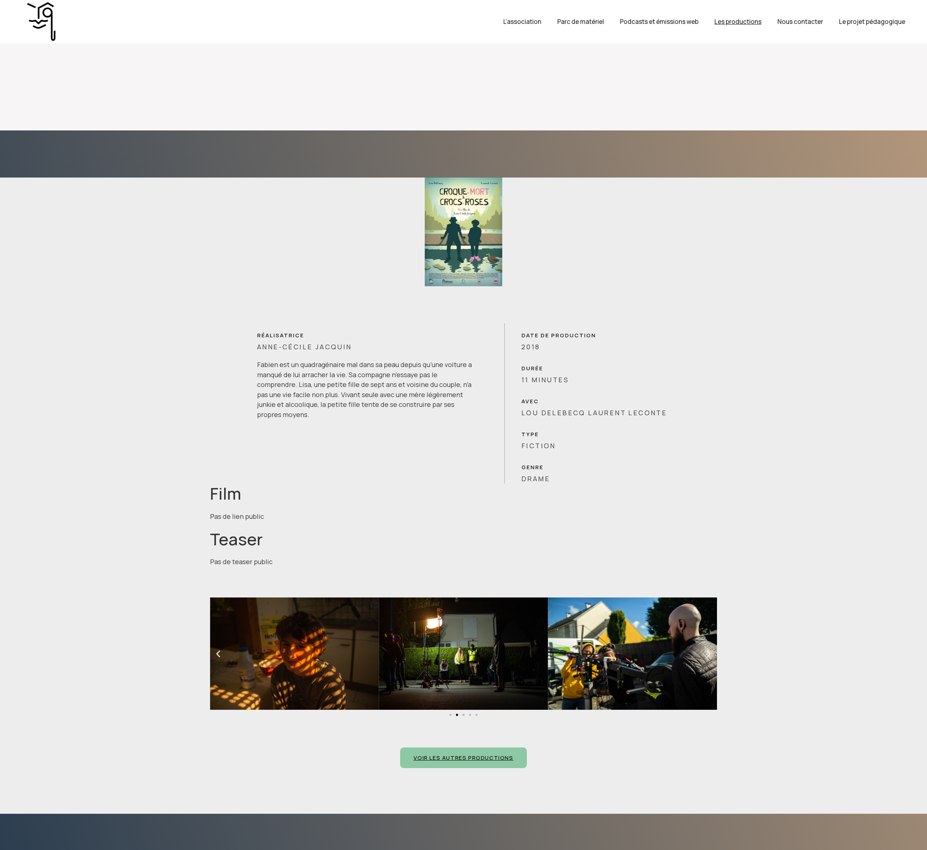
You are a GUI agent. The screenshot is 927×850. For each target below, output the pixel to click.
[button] (450, 715)
